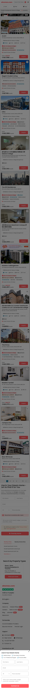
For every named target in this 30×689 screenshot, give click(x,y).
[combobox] (6, 674)
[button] (9, 674)
